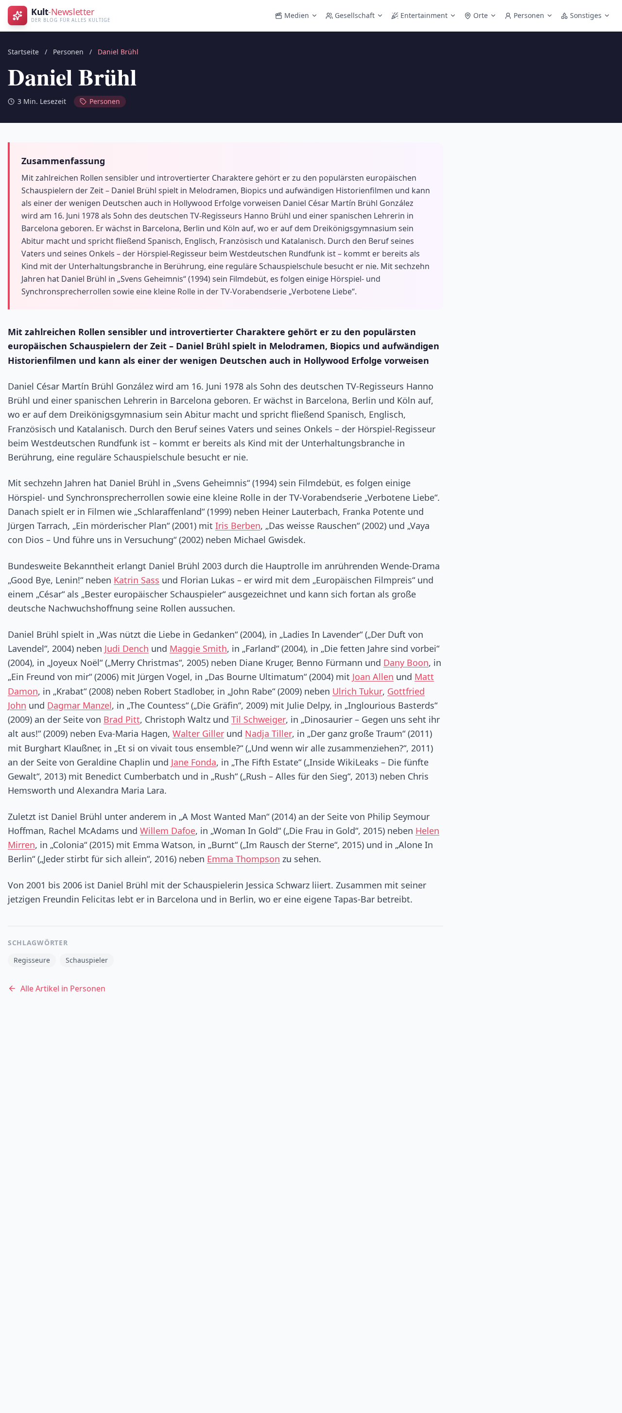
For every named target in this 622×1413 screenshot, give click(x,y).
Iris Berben (237, 525)
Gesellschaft (355, 15)
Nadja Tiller (268, 733)
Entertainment (424, 15)
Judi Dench (126, 648)
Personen (529, 15)
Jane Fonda (193, 762)
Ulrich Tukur (357, 691)
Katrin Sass (136, 580)
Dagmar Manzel (79, 705)
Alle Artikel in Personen (62, 988)
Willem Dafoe (167, 830)
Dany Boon (406, 662)
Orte (480, 15)
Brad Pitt (122, 719)
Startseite (23, 51)
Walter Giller (198, 733)
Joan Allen (373, 676)
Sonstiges (586, 15)
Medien (296, 15)
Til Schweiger (258, 719)
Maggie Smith (198, 648)
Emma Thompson (243, 859)
